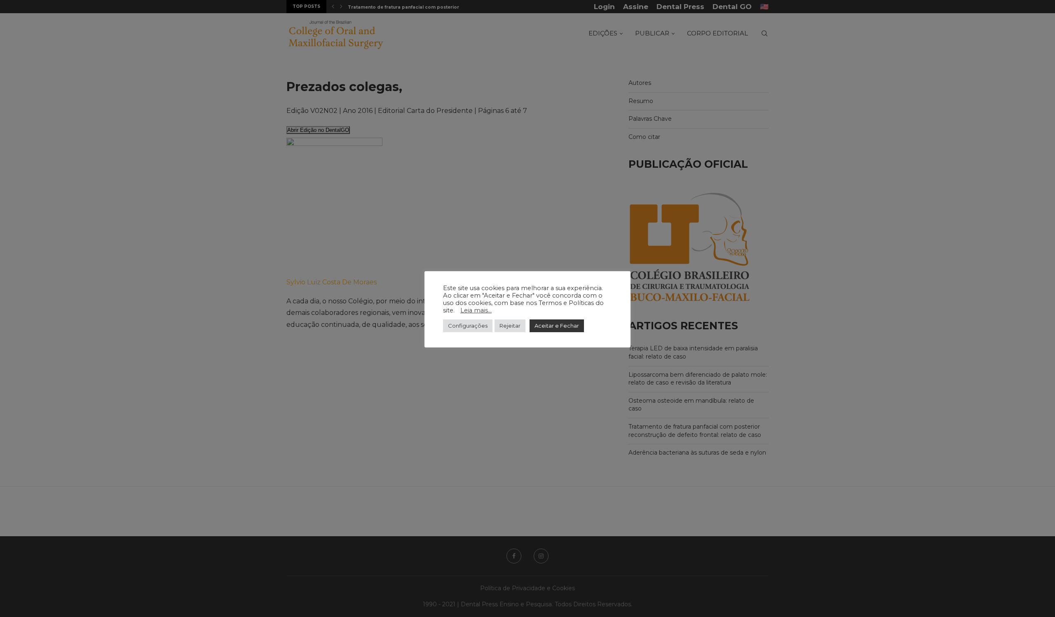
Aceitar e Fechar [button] (557, 325)
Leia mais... (476, 310)
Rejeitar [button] (509, 325)
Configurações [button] (468, 325)
